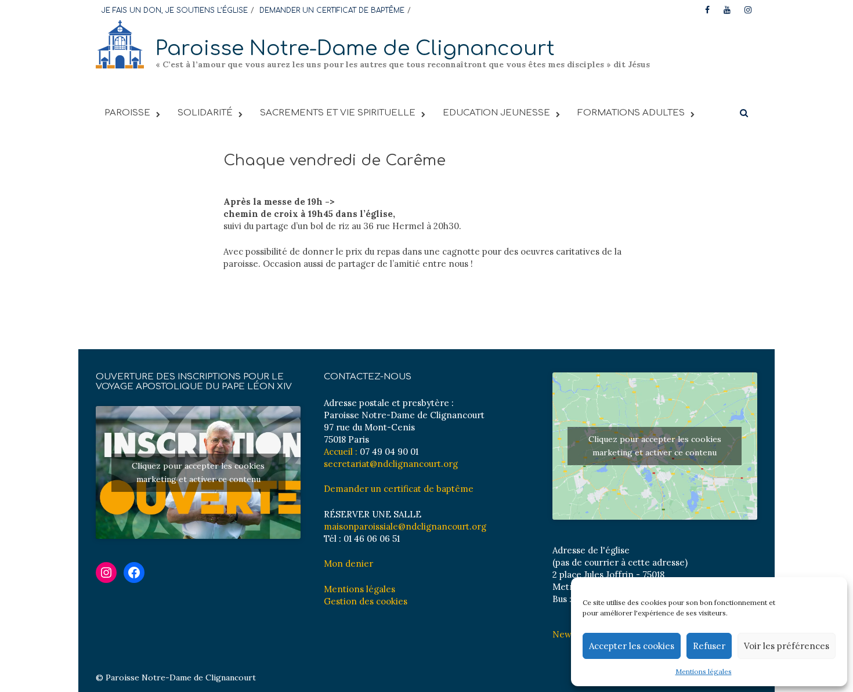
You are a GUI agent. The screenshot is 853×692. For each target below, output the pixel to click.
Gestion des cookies (365, 601)
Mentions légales (703, 671)
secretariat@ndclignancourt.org (391, 463)
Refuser (709, 645)
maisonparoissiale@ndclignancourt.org (405, 526)
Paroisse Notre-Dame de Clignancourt (355, 48)
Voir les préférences (786, 645)
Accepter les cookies (631, 645)
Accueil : (340, 451)
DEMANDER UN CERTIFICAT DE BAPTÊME (331, 10)
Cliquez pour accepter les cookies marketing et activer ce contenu (198, 472)
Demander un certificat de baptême (399, 488)
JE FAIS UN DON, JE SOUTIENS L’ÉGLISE (175, 10)
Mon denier (348, 563)
